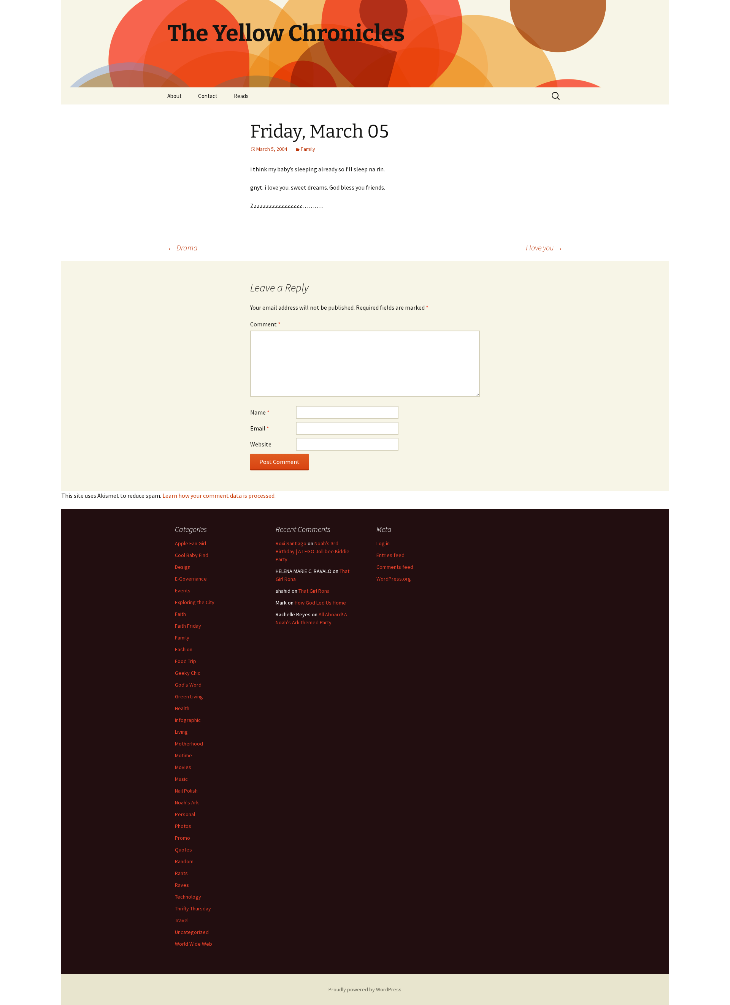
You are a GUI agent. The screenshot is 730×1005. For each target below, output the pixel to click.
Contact (207, 96)
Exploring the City (194, 602)
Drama (182, 247)
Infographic (188, 720)
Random (184, 861)
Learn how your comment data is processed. (219, 495)
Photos (183, 826)
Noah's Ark (187, 802)
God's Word (188, 684)
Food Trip (185, 661)
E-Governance (191, 578)
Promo (182, 837)
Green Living (189, 696)
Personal (185, 814)
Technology (188, 896)
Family (308, 149)
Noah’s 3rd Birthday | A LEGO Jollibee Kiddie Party (312, 551)
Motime (183, 755)
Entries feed (390, 555)
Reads (241, 96)
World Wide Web (193, 943)
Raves (182, 885)
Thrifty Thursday (193, 908)
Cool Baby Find (191, 555)
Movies (183, 767)
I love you (544, 247)
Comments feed (394, 566)
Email (259, 428)
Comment (265, 324)
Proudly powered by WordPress (365, 989)
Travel (182, 920)
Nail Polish (186, 790)
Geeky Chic (187, 672)
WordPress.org (393, 578)
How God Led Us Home (320, 602)
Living (181, 731)
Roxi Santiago (291, 543)
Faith (180, 614)
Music (181, 779)
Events (182, 590)
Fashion (183, 649)
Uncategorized (192, 932)
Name (260, 412)
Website (260, 444)
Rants (181, 873)
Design (182, 566)
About (174, 96)
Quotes (183, 849)
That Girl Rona (314, 590)
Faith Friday (188, 625)
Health (182, 708)
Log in (383, 543)
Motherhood (189, 743)
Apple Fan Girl (190, 543)
